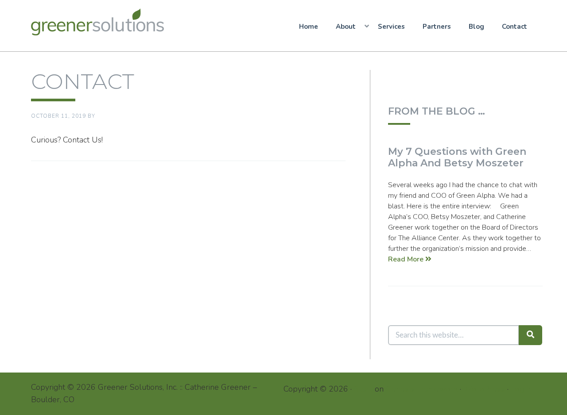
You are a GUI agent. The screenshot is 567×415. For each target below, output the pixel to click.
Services (391, 26)
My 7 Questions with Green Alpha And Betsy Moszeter (457, 157)
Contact (514, 26)
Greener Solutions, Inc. (101, 22)
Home (308, 26)
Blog (476, 26)
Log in (522, 389)
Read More (406, 259)
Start (363, 389)
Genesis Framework (422, 389)
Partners (437, 26)
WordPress (484, 389)
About (346, 26)
